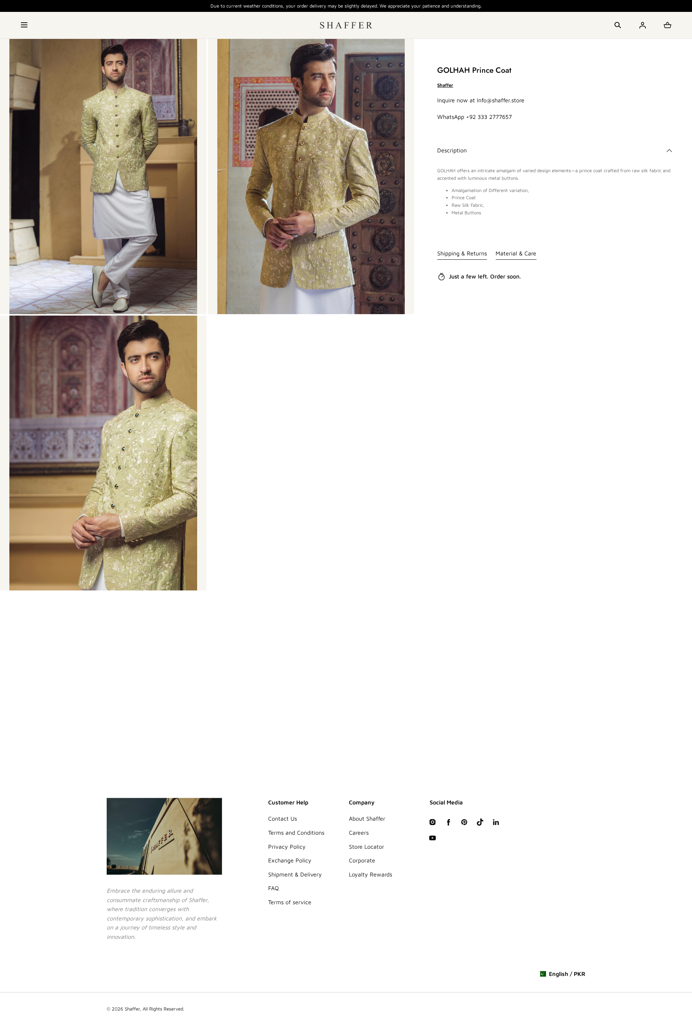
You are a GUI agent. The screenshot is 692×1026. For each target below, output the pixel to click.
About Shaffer (367, 818)
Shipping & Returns (462, 253)
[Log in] (642, 25)
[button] (24, 25)
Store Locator (366, 846)
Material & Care (516, 253)
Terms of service (289, 902)
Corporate (362, 860)
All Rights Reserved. (163, 1009)
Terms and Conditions (296, 832)
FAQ (273, 888)
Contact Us (282, 818)
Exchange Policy (289, 860)
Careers (359, 832)
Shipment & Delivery (295, 874)
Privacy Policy (287, 846)
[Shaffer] (346, 25)
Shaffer (132, 1009)
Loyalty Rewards (370, 874)
